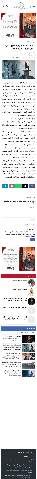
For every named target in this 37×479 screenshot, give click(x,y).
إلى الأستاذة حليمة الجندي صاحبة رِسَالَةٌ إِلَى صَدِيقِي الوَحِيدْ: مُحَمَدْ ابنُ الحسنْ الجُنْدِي (15, 318)
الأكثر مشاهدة (29, 333)
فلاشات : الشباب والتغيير (20, 289)
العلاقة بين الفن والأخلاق (20, 280)
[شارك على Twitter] (25, 186)
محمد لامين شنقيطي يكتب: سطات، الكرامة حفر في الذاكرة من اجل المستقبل (12, 338)
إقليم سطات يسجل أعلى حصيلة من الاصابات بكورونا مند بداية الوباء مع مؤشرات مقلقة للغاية (12, 347)
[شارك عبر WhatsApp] (18, 186)
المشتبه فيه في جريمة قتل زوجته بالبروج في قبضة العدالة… (18, 461)
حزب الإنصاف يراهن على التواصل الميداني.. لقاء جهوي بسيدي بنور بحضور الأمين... (19, 466)
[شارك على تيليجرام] (5, 186)
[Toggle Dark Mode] (7, 6)
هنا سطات (26, 42)
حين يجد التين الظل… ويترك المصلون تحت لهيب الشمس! (19, 471)
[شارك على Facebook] (32, 186)
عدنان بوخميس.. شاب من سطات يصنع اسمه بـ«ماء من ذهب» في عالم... (18, 476)
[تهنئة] (18, 259)
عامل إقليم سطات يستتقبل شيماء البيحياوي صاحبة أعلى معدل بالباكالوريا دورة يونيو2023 (11, 355)
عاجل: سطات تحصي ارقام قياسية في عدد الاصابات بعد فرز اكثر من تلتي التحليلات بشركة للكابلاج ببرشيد (11, 365)
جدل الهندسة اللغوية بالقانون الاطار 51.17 (15, 308)
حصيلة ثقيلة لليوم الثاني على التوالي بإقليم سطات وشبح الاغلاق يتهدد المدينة (12, 372)
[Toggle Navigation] (34, 6)
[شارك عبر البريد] (12, 186)
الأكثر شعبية (19, 333)
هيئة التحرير (32, 53)
